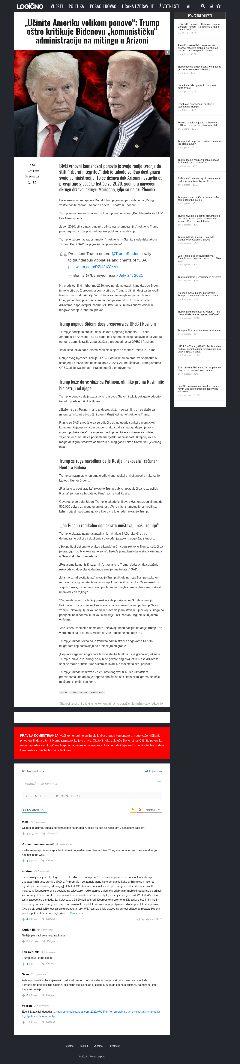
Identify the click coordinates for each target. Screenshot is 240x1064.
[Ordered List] (46, 796)
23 (197, 185)
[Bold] (25, 796)
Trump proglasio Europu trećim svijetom (199, 277)
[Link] (67, 796)
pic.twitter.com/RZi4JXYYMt (93, 266)
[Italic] (31, 796)
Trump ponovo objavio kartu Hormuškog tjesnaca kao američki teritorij (199, 68)
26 (198, 355)
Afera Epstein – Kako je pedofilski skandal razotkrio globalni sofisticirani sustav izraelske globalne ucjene (198, 48)
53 (198, 318)
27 (198, 243)
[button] (203, 6)
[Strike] (41, 796)
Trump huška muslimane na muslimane (199, 330)
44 (198, 334)
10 (34, 182)
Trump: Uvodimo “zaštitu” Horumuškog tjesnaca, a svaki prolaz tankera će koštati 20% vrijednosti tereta (199, 218)
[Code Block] (62, 796)
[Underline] (36, 796)
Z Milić (33, 165)
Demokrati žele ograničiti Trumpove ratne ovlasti (197, 86)
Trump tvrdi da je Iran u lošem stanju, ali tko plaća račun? (200, 142)
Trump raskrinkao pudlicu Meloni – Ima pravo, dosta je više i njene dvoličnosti (199, 313)
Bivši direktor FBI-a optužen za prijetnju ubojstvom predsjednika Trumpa (199, 369)
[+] (78, 795)
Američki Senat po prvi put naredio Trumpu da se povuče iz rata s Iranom (198, 294)
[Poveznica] (211, 6)
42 (195, 33)
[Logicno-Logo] (30, 6)
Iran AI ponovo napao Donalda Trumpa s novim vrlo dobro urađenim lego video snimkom (199, 389)
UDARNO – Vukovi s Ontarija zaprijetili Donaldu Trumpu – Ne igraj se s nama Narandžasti (199, 27)
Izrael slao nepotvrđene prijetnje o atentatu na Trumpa (196, 105)
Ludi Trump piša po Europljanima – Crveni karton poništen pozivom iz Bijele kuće (199, 258)
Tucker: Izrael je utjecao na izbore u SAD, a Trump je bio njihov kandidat (197, 124)
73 (198, 264)
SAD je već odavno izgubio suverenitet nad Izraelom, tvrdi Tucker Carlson (199, 180)
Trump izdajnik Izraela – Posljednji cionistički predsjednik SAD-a (196, 238)
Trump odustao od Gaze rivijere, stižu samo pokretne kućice (198, 198)
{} (72, 795)
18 (195, 54)
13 (198, 395)
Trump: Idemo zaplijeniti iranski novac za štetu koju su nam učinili (198, 161)
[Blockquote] (57, 796)
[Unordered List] (52, 796)
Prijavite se (155, 771)
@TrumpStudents (127, 253)
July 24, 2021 (131, 275)
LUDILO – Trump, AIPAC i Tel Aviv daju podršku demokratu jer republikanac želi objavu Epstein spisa (199, 349)
